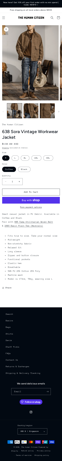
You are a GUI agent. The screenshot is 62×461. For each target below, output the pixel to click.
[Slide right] (59, 111)
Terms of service (23, 455)
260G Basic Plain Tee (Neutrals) (24, 226)
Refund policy (27, 451)
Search (9, 314)
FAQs (8, 353)
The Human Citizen (29, 447)
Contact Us (12, 360)
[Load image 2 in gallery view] (31, 110)
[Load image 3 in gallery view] (47, 110)
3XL (48, 158)
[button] (3, 18)
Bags (8, 327)
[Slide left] (3, 111)
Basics (9, 321)
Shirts (9, 334)
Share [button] (8, 288)
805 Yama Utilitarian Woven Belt (34, 222)
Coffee (9, 169)
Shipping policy (42, 455)
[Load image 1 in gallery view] (14, 110)
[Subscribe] (47, 391)
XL (25, 158)
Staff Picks (12, 347)
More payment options (31, 207)
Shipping (5, 148)
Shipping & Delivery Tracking (23, 373)
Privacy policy (44, 451)
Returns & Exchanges (17, 366)
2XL (36, 158)
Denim (9, 340)
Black (24, 169)
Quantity (6, 176)
